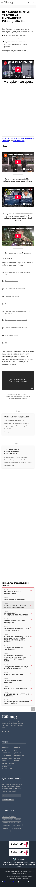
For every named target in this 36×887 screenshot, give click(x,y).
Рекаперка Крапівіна (16, 828)
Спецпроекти (6, 755)
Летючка (17, 758)
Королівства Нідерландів (10, 864)
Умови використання (19, 873)
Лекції (16, 750)
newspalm (17, 819)
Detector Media (18, 141)
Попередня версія (9, 871)
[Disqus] (18, 501)
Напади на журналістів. (12, 296)
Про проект (24, 871)
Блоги (4, 750)
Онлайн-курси (19, 755)
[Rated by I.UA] (22, 883)
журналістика (6, 831)
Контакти (31, 871)
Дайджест (17, 753)
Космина (19, 825)
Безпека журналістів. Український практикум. (17, 273)
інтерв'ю (18, 822)
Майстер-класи (7, 753)
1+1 (12, 822)
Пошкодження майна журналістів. (15, 288)
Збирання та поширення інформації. (16, 320)
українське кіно (6, 825)
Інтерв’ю (17, 748)
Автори (17, 871)
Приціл (16, 761)
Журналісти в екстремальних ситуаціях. (17, 304)
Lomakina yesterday (7, 819)
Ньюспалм (5, 816)
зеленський (5, 822)
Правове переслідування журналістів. (16, 327)
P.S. (6, 343)
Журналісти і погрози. (11, 281)
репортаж (13, 816)
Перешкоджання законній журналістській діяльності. (17, 312)
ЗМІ (14, 825)
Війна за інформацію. (11, 335)
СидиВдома (5, 828)
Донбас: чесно (7, 758)
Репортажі (5, 748)
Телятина (5, 761)
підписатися (8, 800)
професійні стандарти (8, 834)
